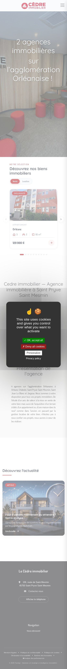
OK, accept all (34, 340)
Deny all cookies (35, 346)
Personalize (33, 352)
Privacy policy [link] (33, 358)
